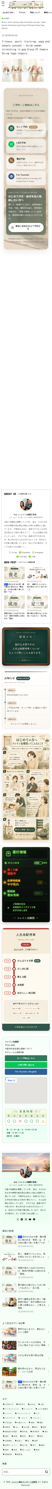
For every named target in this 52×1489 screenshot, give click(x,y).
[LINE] (32, 556)
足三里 (24, 1445)
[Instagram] (37, 552)
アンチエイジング (12, 1409)
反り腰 (26, 1427)
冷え (17, 1427)
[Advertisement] (26, 374)
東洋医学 (35, 1432)
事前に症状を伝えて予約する (28, 227)
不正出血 (8, 1423)
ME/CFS (21, 1404)
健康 (41, 1423)
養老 (37, 1450)
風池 (7, 1450)
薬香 (36, 1441)
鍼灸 (43, 1445)
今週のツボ (21, 1423)
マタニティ (36, 1418)
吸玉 (36, 1427)
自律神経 (8, 1441)
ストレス (8, 1413)
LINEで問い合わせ (26, 1065)
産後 (15, 1436)
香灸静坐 (8, 1454)
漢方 (46, 1432)
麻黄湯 (19, 1454)
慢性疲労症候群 (11, 1432)
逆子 (34, 1445)
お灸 (42, 1404)
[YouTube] (21, 556)
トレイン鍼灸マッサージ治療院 (24, 1482)
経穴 (32, 1436)
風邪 (15, 1450)
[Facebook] (24, 552)
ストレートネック (24, 1413)
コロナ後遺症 (43, 1409)
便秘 (32, 1423)
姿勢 (44, 1427)
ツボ (37, 1413)
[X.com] (13, 552)
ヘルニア (24, 1418)
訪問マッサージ (11, 1445)
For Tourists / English (26, 1072)
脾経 (41, 1436)
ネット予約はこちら (26, 1058)
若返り (19, 1441)
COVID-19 (9, 1404)
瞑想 (24, 1436)
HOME (6, 18)
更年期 (24, 1432)
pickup (32, 1404)
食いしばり (26, 1450)
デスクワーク (10, 1418)
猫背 (7, 1436)
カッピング (28, 1409)
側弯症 (7, 1427)
